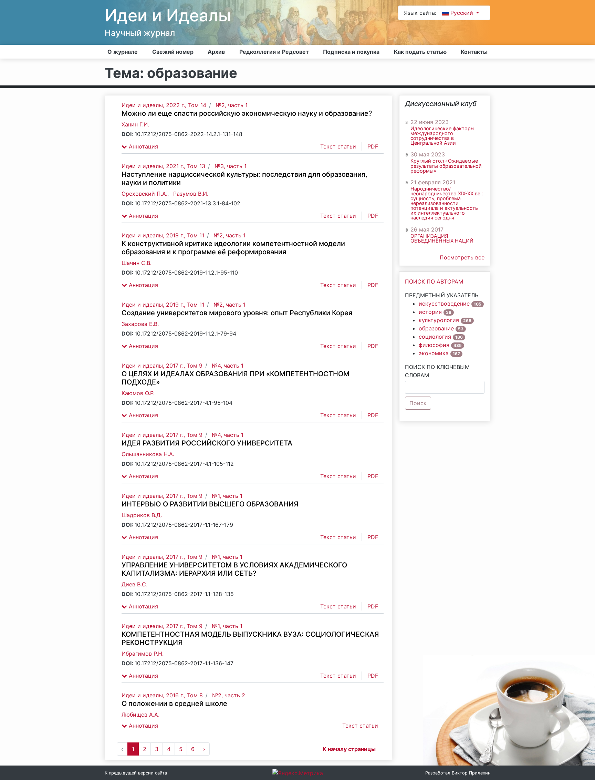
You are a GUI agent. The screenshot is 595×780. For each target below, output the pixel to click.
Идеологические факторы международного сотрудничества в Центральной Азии (442, 135)
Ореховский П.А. (144, 193)
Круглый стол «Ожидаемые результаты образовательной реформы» (446, 165)
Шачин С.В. (137, 262)
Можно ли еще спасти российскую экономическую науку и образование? (247, 113)
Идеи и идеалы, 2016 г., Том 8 (162, 695)
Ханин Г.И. (135, 124)
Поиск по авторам (434, 281)
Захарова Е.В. (140, 323)
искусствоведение (444, 303)
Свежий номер (173, 51)
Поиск (418, 403)
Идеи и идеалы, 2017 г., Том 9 (162, 365)
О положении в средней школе (174, 703)
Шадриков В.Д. (142, 515)
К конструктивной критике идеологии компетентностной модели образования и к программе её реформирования (233, 247)
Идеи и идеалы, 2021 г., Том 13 (163, 166)
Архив (216, 51)
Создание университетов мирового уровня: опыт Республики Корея (237, 313)
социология (435, 336)
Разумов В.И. (190, 193)
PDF (372, 146)
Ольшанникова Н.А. (148, 454)
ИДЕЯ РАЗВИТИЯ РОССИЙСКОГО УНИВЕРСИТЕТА (207, 443)
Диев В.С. (134, 584)
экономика (434, 353)
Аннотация (142, 146)
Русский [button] (462, 12)
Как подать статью (420, 51)
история (430, 311)
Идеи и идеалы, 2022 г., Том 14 (164, 105)
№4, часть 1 (227, 365)
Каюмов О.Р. (138, 393)
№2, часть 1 (232, 105)
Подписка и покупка (351, 51)
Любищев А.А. (140, 714)
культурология (439, 320)
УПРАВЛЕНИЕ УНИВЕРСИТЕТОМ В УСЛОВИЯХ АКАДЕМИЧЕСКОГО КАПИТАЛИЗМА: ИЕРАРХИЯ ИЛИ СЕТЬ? (234, 569)
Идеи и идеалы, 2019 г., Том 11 (163, 235)
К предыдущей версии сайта (136, 773)
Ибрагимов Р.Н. (143, 653)
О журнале (122, 51)
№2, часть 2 (228, 695)
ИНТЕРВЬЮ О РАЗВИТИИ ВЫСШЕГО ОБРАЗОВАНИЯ (210, 504)
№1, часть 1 (227, 495)
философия (434, 344)
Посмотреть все (462, 257)
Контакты (474, 51)
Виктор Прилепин (471, 773)
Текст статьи (338, 146)
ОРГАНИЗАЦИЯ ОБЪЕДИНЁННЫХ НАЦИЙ (441, 238)
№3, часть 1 (231, 166)
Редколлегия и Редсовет (274, 51)
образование (436, 328)
